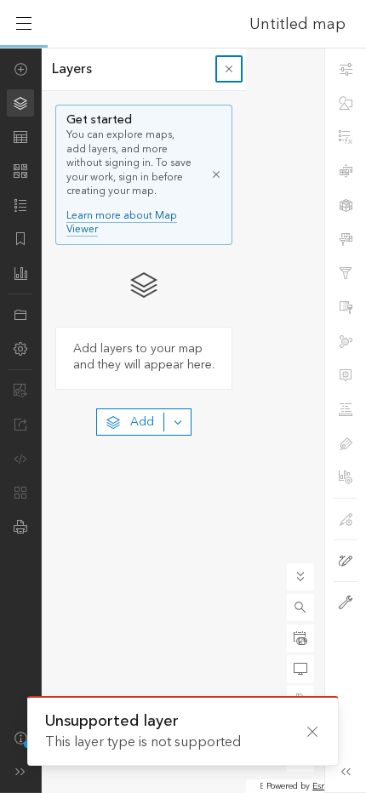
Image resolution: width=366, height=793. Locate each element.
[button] (300, 607)
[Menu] (24, 24)
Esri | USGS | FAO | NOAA (261, 786)
